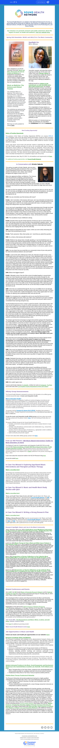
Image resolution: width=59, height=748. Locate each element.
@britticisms (34, 123)
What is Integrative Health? (13, 398)
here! (48, 634)
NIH (48, 497)
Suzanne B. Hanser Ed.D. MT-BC (25, 410)
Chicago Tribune (43, 73)
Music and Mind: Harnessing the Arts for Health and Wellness (16, 72)
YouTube (49, 385)
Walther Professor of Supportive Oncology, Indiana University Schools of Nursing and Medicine (29, 705)
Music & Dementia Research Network (32, 592)
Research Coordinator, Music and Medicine (18, 637)
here (13, 125)
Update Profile (23, 737)
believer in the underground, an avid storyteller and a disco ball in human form (40, 85)
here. (50, 156)
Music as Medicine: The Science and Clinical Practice (15, 87)
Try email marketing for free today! (29, 745)
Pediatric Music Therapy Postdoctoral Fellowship (20, 675)
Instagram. (48, 123)
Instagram (43, 385)
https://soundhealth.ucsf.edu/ (13, 726)
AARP (10, 592)
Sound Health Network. (34, 159)
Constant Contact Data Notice (33, 737)
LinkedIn (25, 385)
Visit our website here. (43, 32)
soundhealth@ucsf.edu (21, 727)
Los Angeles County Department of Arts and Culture (33, 386)
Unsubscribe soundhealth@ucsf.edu (29, 736)
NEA (9, 521)
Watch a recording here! (13, 469)
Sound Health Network (37, 497)
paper (29, 451)
